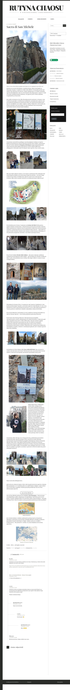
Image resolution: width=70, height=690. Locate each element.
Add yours (22, 554)
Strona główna (60, 682)
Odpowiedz (11, 571)
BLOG (51, 128)
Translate (59, 35)
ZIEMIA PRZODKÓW (41, 19)
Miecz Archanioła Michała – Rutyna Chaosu (19, 575)
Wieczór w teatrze (59, 73)
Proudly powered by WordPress (12, 682)
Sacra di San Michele (27, 492)
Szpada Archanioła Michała (26, 542)
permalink (34, 548)
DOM (60, 128)
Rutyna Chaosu (36, 7)
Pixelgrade (29, 682)
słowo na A (61, 134)
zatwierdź (54, 118)
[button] (13, 160)
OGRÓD (52, 19)
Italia (21, 548)
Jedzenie (61, 130)
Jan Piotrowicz (53, 71)
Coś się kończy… (53, 101)
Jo (14, 545)
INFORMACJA (53, 91)
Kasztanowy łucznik (60, 80)
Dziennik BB (21, 19)
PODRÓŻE (30, 19)
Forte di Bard (58, 71)
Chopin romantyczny (54, 99)
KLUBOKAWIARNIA (54, 132)
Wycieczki (52, 136)
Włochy (24, 548)
